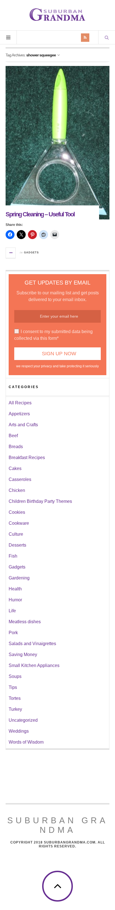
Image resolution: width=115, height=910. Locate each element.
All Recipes (20, 402)
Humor (15, 599)
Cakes (15, 468)
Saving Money (23, 654)
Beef (13, 435)
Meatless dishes (25, 621)
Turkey (15, 709)
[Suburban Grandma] (57, 14)
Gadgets (31, 252)
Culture (16, 534)
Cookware (19, 523)
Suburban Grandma (57, 825)
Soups (15, 676)
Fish (13, 556)
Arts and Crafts (23, 424)
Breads (16, 446)
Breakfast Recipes (27, 457)
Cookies (17, 512)
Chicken (17, 490)
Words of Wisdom (26, 742)
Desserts (17, 545)
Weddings (19, 731)
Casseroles (20, 479)
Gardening (19, 578)
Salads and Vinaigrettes (32, 643)
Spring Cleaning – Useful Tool (40, 214)
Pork (13, 632)
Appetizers (19, 413)
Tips (13, 687)
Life (12, 610)
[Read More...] (11, 253)
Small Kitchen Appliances (34, 665)
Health (15, 588)
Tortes (15, 698)
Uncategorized (23, 720)
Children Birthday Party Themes (40, 501)
